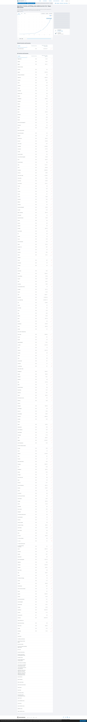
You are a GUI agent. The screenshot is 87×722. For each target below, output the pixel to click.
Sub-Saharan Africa (21, 692)
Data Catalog (66, 3)
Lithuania (19, 363)
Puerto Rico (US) (20, 477)
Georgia (19, 249)
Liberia (19, 355)
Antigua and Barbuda (21, 74)
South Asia (19, 690)
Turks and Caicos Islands (21, 588)
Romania (19, 482)
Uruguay (19, 607)
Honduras (19, 284)
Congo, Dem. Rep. (20, 175)
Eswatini (19, 225)
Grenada (19, 265)
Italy (18, 313)
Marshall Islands (20, 387)
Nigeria (19, 440)
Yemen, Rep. (19, 625)
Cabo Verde (19, 143)
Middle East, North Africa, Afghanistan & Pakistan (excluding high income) (22, 673)
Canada (19, 151)
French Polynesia (20, 241)
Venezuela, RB (20, 615)
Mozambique (20, 413)
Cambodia (19, 146)
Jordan (19, 321)
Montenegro (20, 408)
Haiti (18, 281)
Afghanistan (19, 58)
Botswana (19, 125)
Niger (18, 437)
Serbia (19, 503)
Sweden (19, 554)
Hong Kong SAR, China (21, 286)
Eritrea (19, 220)
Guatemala (19, 270)
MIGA (33, 717)
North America (20, 676)
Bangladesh (19, 98)
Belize (19, 109)
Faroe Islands (20, 231)
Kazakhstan (19, 323)
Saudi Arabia (20, 498)
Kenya (19, 326)
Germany (19, 252)
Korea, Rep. (19, 334)
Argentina (19, 77)
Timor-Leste (19, 570)
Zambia (19, 628)
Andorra (19, 69)
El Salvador (19, 215)
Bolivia (19, 119)
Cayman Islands (20, 154)
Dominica (19, 204)
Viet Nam (19, 617)
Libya (18, 358)
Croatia (19, 186)
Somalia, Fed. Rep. (20, 525)
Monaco (19, 403)
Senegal (19, 501)
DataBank (57, 3)
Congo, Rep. (19, 178)
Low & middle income (21, 700)
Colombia (19, 170)
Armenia (19, 80)
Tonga (19, 575)
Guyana (19, 278)
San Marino (19, 493)
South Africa (20, 527)
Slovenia (19, 519)
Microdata (61, 3)
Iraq (18, 302)
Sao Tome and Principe (21, 495)
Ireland (19, 305)
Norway (19, 448)
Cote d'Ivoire (20, 183)
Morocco (19, 411)
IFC (31, 717)
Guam (19, 268)
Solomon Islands (20, 522)
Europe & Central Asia (21, 652)
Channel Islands (20, 162)
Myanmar (19, 416)
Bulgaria (19, 135)
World (19, 633)
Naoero (19, 421)
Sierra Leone (20, 509)
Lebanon (19, 350)
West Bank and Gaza (21, 623)
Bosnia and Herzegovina (21, 122)
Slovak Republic (20, 517)
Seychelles (19, 506)
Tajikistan (19, 562)
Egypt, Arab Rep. (20, 212)
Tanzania (19, 564)
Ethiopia (19, 228)
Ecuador (19, 209)
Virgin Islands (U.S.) (21, 620)
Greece (19, 260)
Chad (18, 159)
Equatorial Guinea (20, 217)
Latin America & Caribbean (22, 662)
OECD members (20, 679)
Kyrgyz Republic (20, 342)
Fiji (18, 233)
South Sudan (20, 530)
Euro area (19, 649)
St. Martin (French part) (21, 543)
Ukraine (19, 596)
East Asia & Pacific (20, 644)
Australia (19, 85)
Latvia (19, 347)
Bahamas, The (20, 93)
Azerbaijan (19, 90)
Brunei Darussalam (21, 133)
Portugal (19, 474)
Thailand (19, 567)
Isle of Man (19, 307)
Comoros (19, 172)
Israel (18, 310)
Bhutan (19, 117)
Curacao (19, 191)
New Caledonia (20, 429)
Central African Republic (21, 156)
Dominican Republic (21, 207)
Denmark (19, 199)
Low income (19, 703)
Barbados (19, 101)
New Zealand (20, 432)
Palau (18, 456)
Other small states (20, 682)
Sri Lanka (19, 535)
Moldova (19, 400)
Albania (19, 61)
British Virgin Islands (21, 130)
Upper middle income (21, 711)
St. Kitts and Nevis (20, 538)
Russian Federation (21, 485)
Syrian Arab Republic (21, 559)
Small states (19, 687)
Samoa (19, 490)
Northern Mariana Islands (22, 445)
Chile (18, 164)
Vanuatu (19, 612)
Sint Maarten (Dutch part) (22, 514)
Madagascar (19, 371)
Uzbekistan (19, 609)
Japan (18, 318)
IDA (29, 717)
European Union (20, 657)
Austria (19, 88)
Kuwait (19, 339)
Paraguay (19, 464)
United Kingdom (20, 601)
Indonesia (19, 297)
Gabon (19, 244)
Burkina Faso (20, 138)
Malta (18, 384)
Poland (19, 472)
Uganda (19, 593)
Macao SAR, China (20, 368)
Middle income (20, 708)
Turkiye (19, 583)
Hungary (19, 289)
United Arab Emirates (21, 599)
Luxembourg (20, 366)
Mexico (19, 395)
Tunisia (19, 580)
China (18, 167)
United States (20, 604)
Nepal (19, 424)
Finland (19, 236)
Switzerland (19, 556)
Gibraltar (19, 257)
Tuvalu (19, 591)
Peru (18, 466)
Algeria (19, 64)
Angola (19, 72)
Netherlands (20, 427)
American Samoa (20, 66)
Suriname (19, 551)
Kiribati (19, 329)
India (18, 294)
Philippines (19, 469)
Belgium (19, 106)
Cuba (18, 188)
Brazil (18, 127)
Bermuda (19, 114)
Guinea (19, 273)
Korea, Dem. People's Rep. (22, 331)
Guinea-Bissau (20, 276)
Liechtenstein (20, 360)
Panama (19, 458)
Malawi (19, 374)
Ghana (19, 254)
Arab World (19, 636)
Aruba (19, 82)
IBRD (28, 717)
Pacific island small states (22, 684)
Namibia (19, 419)
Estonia (19, 223)
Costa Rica (19, 180)
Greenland (19, 262)
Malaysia (19, 376)
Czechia (19, 196)
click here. (60, 720)
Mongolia (19, 405)
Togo (18, 572)
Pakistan (19, 453)
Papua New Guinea (21, 48)
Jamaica (19, 315)
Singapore (19, 511)
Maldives (19, 379)
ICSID (36, 717)
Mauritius (19, 392)
